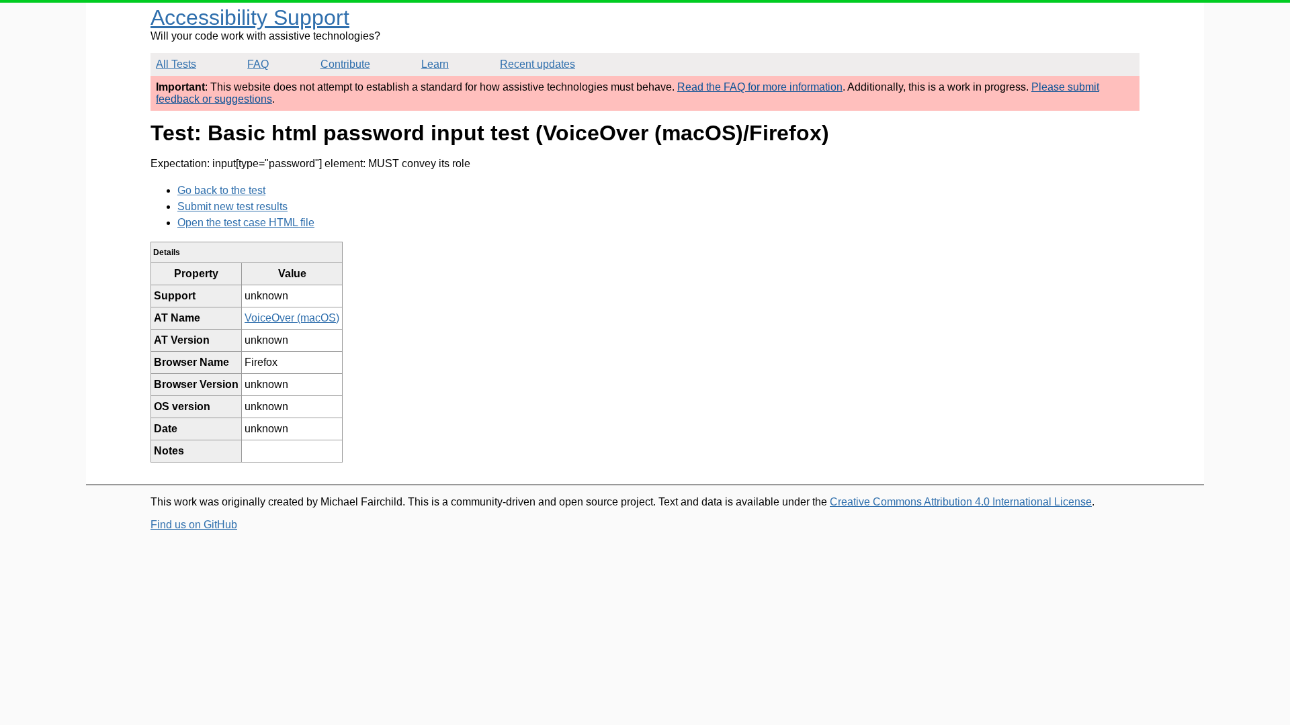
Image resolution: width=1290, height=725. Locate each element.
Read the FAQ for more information (760, 87)
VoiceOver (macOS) (292, 318)
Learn (435, 64)
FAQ (258, 64)
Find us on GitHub (193, 524)
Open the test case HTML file (245, 222)
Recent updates (537, 64)
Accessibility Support (249, 17)
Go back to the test (221, 190)
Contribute (345, 64)
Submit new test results (232, 206)
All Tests (176, 64)
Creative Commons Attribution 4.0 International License (961, 502)
